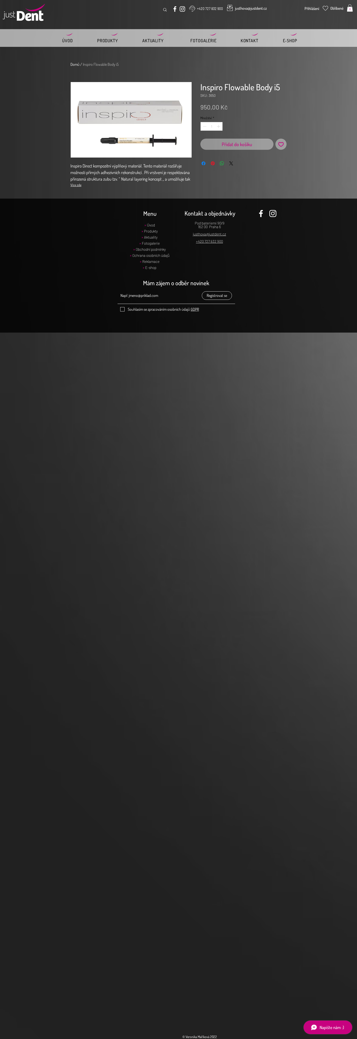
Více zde (75, 185)
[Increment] (219, 126)
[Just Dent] (174, 9)
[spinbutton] (211, 126)
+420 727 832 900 (209, 241)
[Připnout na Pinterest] (213, 163)
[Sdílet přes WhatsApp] (222, 163)
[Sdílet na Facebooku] (203, 163)
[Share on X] (231, 163)
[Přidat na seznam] (281, 144)
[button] (350, 8)
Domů (74, 64)
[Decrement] (204, 126)
